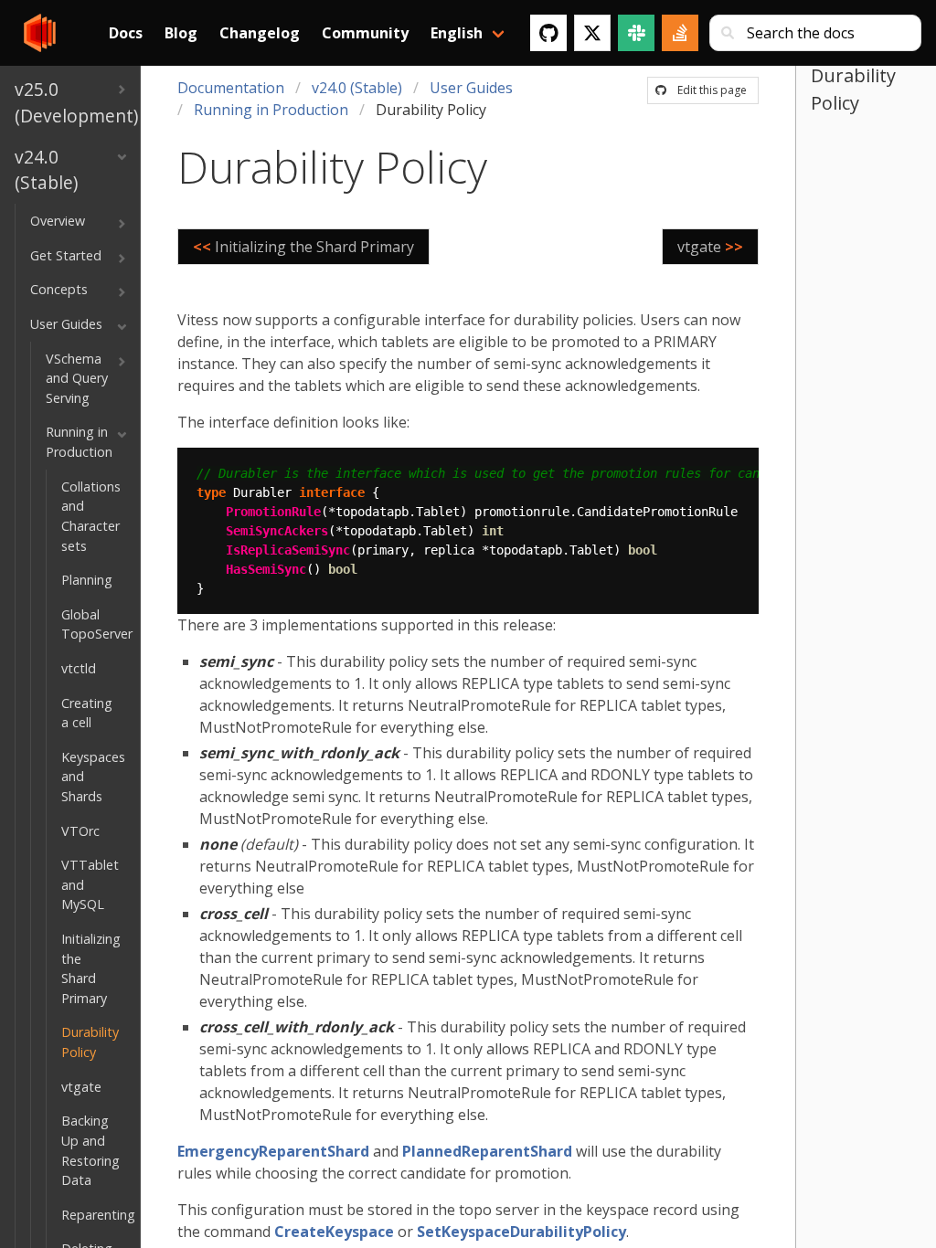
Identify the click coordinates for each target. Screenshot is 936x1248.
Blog (181, 33)
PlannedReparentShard (487, 1151)
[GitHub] (548, 33)
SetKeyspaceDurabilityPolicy (521, 1232)
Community (365, 33)
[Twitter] (592, 33)
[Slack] (636, 33)
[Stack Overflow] (680, 33)
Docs (126, 33)
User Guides (471, 88)
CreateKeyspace (334, 1232)
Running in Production (271, 110)
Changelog (259, 33)
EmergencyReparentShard (273, 1151)
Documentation (230, 88)
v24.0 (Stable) (357, 88)
